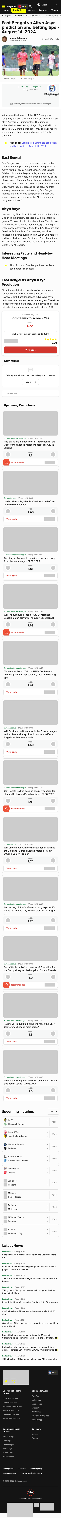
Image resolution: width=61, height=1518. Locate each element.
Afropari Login (8, 1437)
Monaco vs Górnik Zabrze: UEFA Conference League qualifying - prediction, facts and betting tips (30, 674)
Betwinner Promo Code (12, 1406)
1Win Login (7, 1441)
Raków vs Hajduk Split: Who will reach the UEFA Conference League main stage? (29, 1025)
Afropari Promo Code (11, 1418)
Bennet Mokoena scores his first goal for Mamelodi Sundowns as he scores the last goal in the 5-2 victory (28, 1336)
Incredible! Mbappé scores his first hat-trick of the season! (30, 1302)
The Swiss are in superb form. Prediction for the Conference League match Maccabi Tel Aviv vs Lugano (29, 444)
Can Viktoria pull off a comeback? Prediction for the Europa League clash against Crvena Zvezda (30, 969)
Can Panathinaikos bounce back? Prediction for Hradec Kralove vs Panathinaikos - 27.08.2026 (29, 792)
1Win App (35, 1396)
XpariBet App (37, 1420)
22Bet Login (7, 1448)
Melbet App (36, 1400)
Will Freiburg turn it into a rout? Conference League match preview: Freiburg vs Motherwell (29, 616)
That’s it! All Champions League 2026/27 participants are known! (29, 1279)
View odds (30, 350)
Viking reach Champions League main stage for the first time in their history (28, 1291)
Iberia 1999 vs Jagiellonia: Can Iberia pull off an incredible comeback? (29, 503)
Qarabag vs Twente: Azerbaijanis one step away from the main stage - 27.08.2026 (29, 560)
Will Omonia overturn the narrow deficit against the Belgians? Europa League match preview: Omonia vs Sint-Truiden (29, 850)
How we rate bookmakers (31, 1473)
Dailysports (6, 16)
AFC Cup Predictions (34, 16)
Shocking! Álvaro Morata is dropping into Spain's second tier (29, 1256)
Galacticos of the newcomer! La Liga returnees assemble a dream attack (30, 1324)
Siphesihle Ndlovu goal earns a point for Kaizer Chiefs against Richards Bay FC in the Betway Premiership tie (28, 1348)
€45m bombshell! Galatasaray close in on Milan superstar (29, 1359)
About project (8, 1468)
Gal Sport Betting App (40, 1416)
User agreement (9, 1473)
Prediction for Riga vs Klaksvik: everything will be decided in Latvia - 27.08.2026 (30, 1082)
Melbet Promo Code (11, 1410)
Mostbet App (37, 1404)
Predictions (18, 10)
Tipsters (35, 1438)
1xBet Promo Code (10, 1398)
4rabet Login (8, 1452)
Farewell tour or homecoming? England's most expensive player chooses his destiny (29, 1268)
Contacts (22, 1468)
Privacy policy (36, 1468)
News (6, 10)
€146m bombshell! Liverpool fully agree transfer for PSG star (28, 1312)
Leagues (43, 10)
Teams (54, 10)
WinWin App (36, 1412)
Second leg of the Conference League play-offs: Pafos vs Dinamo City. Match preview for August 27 (30, 910)
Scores (31, 10)
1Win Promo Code (10, 1402)
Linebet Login (8, 1445)
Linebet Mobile (37, 1408)
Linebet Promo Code (11, 1414)
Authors (35, 1434)
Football (18, 16)
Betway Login (8, 1456)
